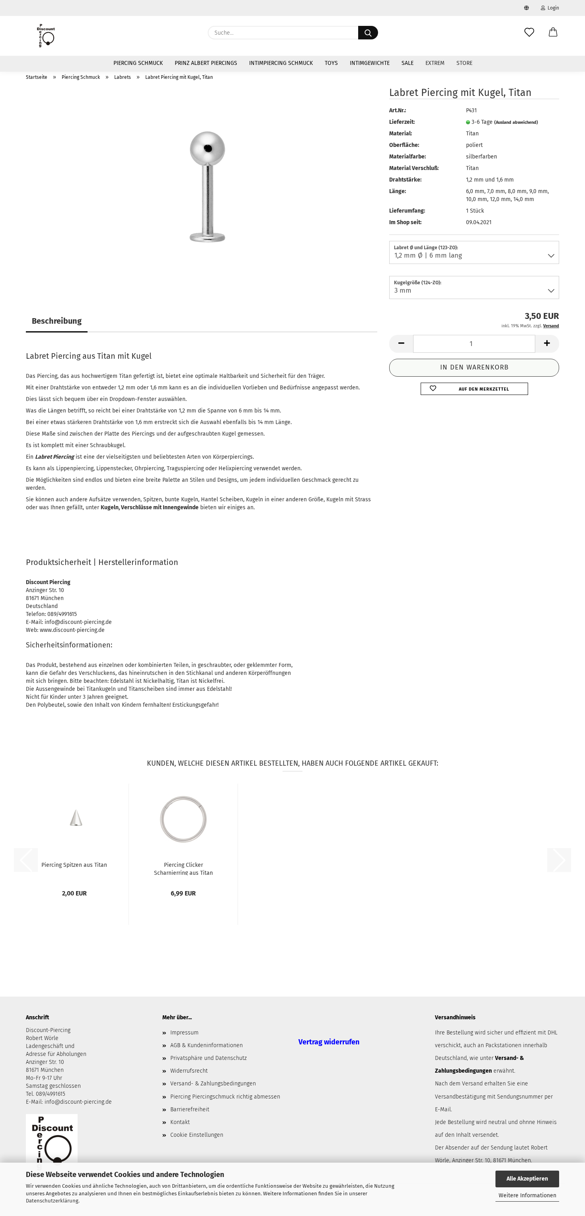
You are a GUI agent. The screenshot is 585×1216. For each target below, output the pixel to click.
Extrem (435, 63)
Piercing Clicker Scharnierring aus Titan (183, 868)
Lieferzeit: (402, 122)
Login (552, 8)
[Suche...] (368, 32)
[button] (553, 32)
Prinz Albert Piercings (206, 63)
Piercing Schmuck (138, 63)
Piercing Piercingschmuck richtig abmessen (225, 1096)
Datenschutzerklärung (52, 1201)
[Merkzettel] (529, 32)
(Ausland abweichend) (516, 122)
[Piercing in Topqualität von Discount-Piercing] (46, 36)
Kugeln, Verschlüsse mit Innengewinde (150, 507)
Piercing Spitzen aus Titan (74, 865)
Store (464, 63)
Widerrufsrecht (189, 1070)
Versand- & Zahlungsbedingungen (213, 1083)
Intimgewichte (370, 63)
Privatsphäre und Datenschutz (208, 1058)
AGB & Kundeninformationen (206, 1045)
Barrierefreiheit (189, 1109)
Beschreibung (57, 321)
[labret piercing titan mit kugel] (201, 186)
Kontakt (180, 1122)
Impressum (184, 1032)
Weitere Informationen (527, 1195)
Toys (331, 63)
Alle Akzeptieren (527, 1178)
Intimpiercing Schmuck (281, 63)
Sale (407, 63)
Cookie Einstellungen (196, 1135)
